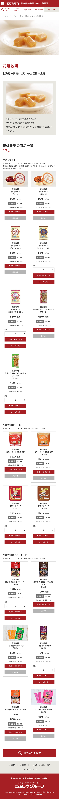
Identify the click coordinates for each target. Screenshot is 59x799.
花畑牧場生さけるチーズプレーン (15, 505)
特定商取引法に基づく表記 (40, 765)
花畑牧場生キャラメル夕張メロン (44, 191)
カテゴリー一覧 (15, 16)
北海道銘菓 (29, 16)
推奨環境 (23, 765)
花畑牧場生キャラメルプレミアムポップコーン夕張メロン (15, 374)
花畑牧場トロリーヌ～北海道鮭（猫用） (43, 709)
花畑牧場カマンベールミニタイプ (15, 450)
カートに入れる (44, 282)
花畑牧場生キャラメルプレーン (15, 191)
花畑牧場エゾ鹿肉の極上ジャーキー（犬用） (15, 581)
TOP (4, 16)
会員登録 (27, 9)
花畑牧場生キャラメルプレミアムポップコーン (43, 309)
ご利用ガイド (16, 9)
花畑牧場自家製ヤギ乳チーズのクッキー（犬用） (15, 711)
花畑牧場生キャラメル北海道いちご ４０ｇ (15, 309)
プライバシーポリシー (29, 769)
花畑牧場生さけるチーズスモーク (44, 505)
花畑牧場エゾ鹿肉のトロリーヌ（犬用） (15, 645)
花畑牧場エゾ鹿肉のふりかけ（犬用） (43, 645)
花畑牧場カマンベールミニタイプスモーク (43, 451)
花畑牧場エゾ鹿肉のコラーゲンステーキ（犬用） (43, 583)
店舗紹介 (12, 765)
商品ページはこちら (15, 212)
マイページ (38, 9)
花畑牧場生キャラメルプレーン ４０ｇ (15, 245)
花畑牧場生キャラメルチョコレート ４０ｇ (43, 245)
